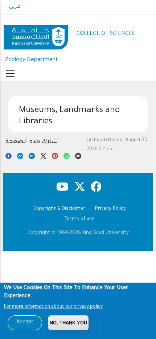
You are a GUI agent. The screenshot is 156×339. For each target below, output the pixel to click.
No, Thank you (68, 323)
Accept (24, 323)
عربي (14, 7)
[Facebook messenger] (20, 157)
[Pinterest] (55, 157)
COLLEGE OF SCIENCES (106, 34)
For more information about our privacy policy (53, 307)
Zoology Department (31, 60)
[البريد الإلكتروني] (78, 157)
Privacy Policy (110, 209)
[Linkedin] (32, 157)
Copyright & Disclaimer (59, 209)
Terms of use (80, 219)
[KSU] (35, 34)
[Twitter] (43, 157)
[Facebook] (8, 157)
